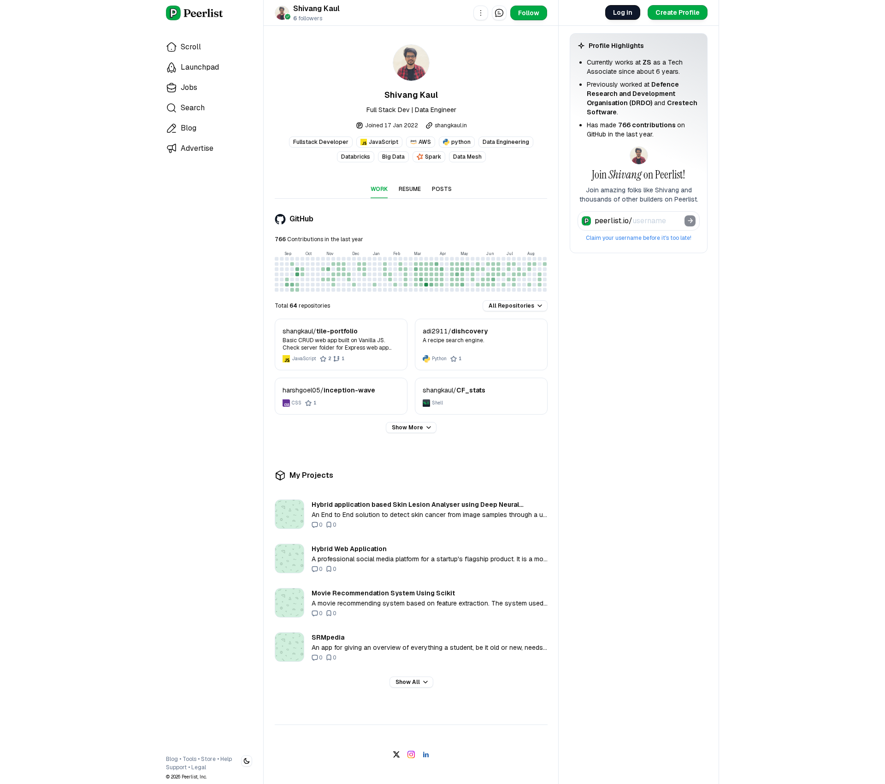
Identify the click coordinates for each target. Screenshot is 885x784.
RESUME (410, 189)
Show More (407, 427)
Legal (198, 767)
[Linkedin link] (425, 754)
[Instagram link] (411, 754)
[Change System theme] (246, 760)
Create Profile (677, 12)
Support (176, 767)
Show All (407, 682)
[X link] (396, 754)
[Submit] (690, 220)
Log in (622, 12)
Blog (172, 759)
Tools (189, 759)
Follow (528, 13)
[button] (480, 13)
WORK (379, 189)
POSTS (442, 189)
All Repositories (511, 305)
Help (226, 759)
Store (208, 759)
